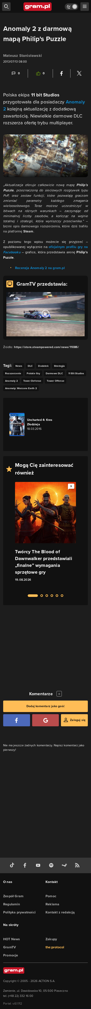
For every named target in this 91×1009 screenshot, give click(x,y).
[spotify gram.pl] (52, 865)
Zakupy (51, 939)
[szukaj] (6, 6)
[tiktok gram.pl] (13, 865)
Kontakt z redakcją (60, 912)
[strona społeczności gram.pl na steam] (65, 865)
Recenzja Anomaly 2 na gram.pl (40, 267)
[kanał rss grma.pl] (78, 865)
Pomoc (51, 896)
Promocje (10, 955)
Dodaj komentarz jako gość (45, 706)
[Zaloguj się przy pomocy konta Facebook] (16, 720)
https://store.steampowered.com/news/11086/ (46, 347)
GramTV (9, 947)
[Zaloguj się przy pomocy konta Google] (45, 720)
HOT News (11, 939)
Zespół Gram (13, 896)
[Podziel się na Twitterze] (79, 73)
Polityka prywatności (19, 912)
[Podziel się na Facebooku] (61, 73)
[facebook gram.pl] (25, 865)
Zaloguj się (77, 720)
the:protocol (55, 947)
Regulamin (11, 904)
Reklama (52, 904)
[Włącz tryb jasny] (71, 6)
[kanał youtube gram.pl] (39, 865)
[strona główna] (37, 6)
